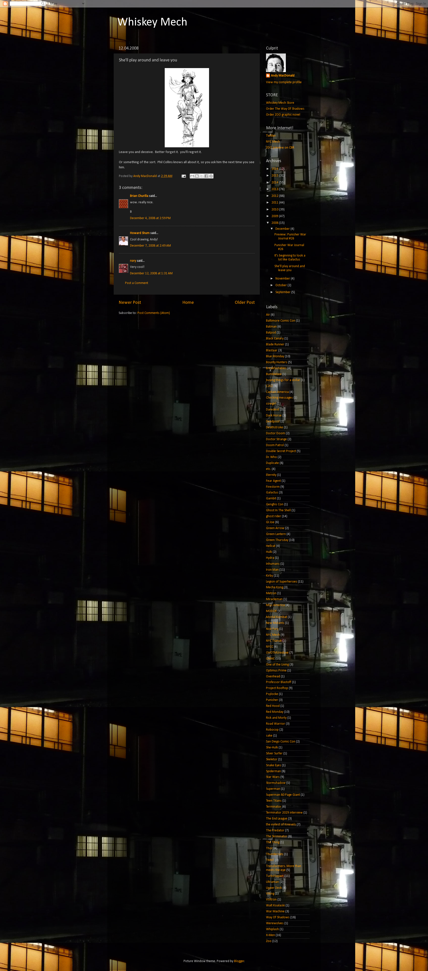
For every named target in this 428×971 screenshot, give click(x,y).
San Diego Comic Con (280, 741)
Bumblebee (274, 374)
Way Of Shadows (278, 917)
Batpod (271, 332)
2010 (275, 209)
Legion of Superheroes (281, 581)
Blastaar (271, 350)
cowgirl (271, 403)
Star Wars (273, 777)
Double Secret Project (281, 451)
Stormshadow (276, 783)
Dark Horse (274, 415)
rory (133, 260)
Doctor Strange (276, 439)
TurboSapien (275, 876)
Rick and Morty (276, 717)
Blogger (239, 961)
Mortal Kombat (276, 617)
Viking (270, 893)
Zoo (268, 941)
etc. (268, 469)
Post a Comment (136, 283)
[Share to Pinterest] (211, 176)
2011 (275, 202)
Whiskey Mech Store (280, 102)
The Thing (272, 842)
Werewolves (275, 923)
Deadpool (273, 421)
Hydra (270, 558)
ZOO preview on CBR (280, 147)
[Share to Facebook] (206, 176)
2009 (275, 216)
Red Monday (274, 712)
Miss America (275, 605)
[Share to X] (201, 176)
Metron (271, 593)
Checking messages (279, 397)
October (281, 285)
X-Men (270, 935)
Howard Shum (140, 233)
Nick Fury (272, 629)
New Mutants (275, 623)
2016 (275, 169)
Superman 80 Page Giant (283, 794)
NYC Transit (274, 640)
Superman (273, 789)
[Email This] (192, 176)
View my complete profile (284, 82)
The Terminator (276, 836)
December (283, 228)
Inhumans (273, 563)
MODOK (271, 611)
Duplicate (272, 463)
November (283, 278)
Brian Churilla (139, 196)
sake (269, 735)
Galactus (272, 492)
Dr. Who (271, 457)
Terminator (273, 806)
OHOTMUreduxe (277, 652)
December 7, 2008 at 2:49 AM (150, 245)
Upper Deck (274, 888)
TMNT (270, 860)
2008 (275, 223)
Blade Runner (275, 344)
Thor (269, 848)
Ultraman (272, 882)
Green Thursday (277, 540)
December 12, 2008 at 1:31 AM (151, 273)
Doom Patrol (275, 445)
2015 (275, 175)
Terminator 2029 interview (284, 812)
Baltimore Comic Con (280, 320)
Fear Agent (273, 481)
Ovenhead (273, 676)
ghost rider (273, 516)
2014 (275, 182)
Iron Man (272, 569)
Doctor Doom (275, 433)
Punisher (272, 700)
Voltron (271, 899)
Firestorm (273, 486)
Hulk (269, 552)
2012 (275, 196)
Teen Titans (274, 800)
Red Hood (273, 706)
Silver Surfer (274, 753)
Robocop (272, 729)
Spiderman (273, 771)
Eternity (271, 475)
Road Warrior (275, 723)
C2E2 (269, 386)
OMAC (270, 658)
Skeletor (271, 759)
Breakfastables (276, 368)
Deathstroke (274, 427)
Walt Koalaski (275, 905)
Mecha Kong (274, 587)
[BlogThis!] (196, 176)
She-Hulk (272, 747)
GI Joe (270, 522)
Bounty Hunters (276, 362)
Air (268, 314)
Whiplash (272, 929)
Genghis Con (274, 504)
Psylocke (272, 694)
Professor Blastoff (278, 682)
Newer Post (130, 302)
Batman (271, 326)
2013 (275, 189)
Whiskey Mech (152, 22)
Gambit (271, 498)
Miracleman (274, 599)
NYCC (269, 646)
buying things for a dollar (283, 380)
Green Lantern (276, 534)
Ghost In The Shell (278, 510)
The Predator (275, 830)
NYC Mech (273, 141)
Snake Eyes (273, 765)
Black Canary (275, 338)
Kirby (269, 575)
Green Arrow (275, 528)
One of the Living (277, 664)
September (283, 292)
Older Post (245, 302)
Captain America (277, 392)
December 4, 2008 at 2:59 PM (150, 218)
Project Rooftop (277, 688)
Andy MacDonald (282, 75)
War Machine (275, 911)
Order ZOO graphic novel (283, 114)
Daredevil (272, 409)
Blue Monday (275, 356)
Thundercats (274, 854)
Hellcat (270, 546)
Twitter (271, 135)
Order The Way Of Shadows (285, 108)
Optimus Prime (276, 670)
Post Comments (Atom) (153, 313)
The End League (276, 818)
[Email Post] (183, 176)
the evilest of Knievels (281, 824)
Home (188, 302)
